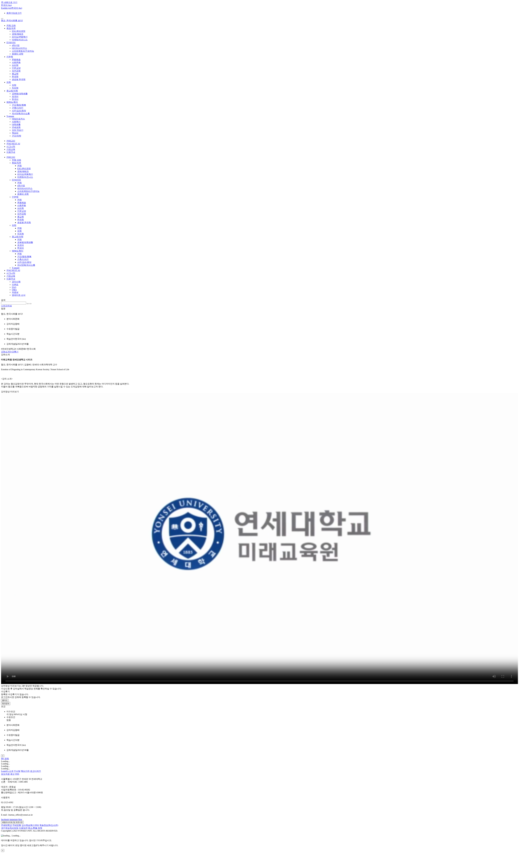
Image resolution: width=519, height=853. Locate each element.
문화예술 (16, 59)
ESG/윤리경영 (18, 31)
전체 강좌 (11, 25)
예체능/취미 (12, 102)
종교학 (15, 74)
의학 (8, 82)
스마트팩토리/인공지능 (23, 51)
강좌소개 (5, 352)
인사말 (17, 771)
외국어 (15, 96)
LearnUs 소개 (7, 771)
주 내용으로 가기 (9, 2)
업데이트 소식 (18, 295)
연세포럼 (16, 127)
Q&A (14, 290)
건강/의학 (16, 136)
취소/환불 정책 (35, 828)
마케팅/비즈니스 (20, 40)
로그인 (18, 13)
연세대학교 (6, 825)
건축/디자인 (17, 108)
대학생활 (16, 124)
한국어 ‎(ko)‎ (16, 8)
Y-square (10, 116)
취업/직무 (11, 28)
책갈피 (15, 133)
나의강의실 (6, 306)
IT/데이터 (11, 42)
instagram (13, 819)
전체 (19, 166)
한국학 (15, 76)
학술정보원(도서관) (48, 825)
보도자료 (5, 774)
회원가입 (10, 13)
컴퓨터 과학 (17, 54)
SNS (17, 774)
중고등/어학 (12, 91)
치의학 (15, 88)
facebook (5, 819)
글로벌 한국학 (18, 79)
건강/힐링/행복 (19, 105)
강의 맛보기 (17, 130)
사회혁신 (16, 121)
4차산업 (15, 45)
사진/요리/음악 (19, 111)
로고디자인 (35, 771)
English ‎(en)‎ (6, 8)
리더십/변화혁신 (20, 37)
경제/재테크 (17, 34)
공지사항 (16, 282)
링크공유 (5, 704)
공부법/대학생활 (20, 93)
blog (20, 819)
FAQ (14, 287)
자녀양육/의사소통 (21, 113)
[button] (6, 5)
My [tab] (3, 758)
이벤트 (15, 284)
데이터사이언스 (19, 48)
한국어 (15, 99)
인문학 (9, 57)
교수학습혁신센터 (30, 825)
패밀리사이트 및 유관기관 (12, 822)
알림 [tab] (7, 758)
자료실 (15, 292)
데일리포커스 (18, 119)
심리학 (15, 65)
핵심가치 (25, 771)
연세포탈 (16, 825)
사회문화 (16, 62)
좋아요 (4, 700)
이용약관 (23, 828)
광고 (12, 774)
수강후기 (14, 352)
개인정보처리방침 (9, 828)
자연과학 (16, 71)
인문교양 (16, 68)
